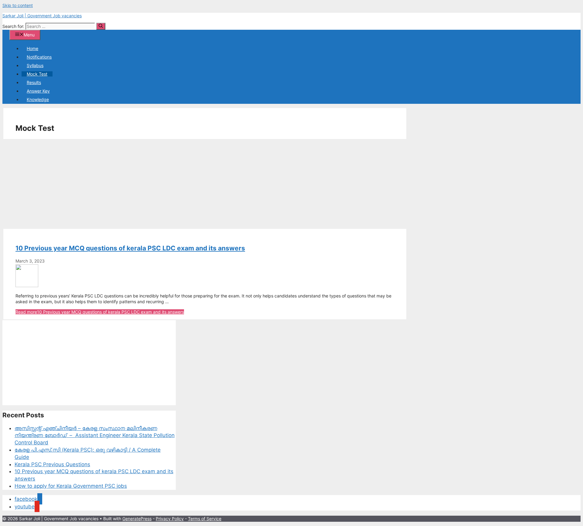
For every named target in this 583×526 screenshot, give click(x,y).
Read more (99, 311)
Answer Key (38, 90)
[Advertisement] (185, 183)
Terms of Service (204, 518)
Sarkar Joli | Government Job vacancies (42, 15)
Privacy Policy (170, 518)
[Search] (100, 26)
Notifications (39, 56)
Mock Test (37, 73)
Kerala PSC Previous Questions (52, 464)
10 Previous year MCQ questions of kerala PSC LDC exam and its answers (130, 248)
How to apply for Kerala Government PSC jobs (71, 486)
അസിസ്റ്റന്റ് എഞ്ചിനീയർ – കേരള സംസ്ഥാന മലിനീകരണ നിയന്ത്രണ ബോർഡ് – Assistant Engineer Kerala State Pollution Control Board (95, 435)
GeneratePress (137, 518)
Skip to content (17, 5)
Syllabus (35, 65)
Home (32, 48)
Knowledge (38, 99)
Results (34, 82)
